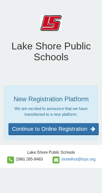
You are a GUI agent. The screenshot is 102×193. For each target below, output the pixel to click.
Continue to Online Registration (51, 129)
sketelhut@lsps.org (78, 159)
